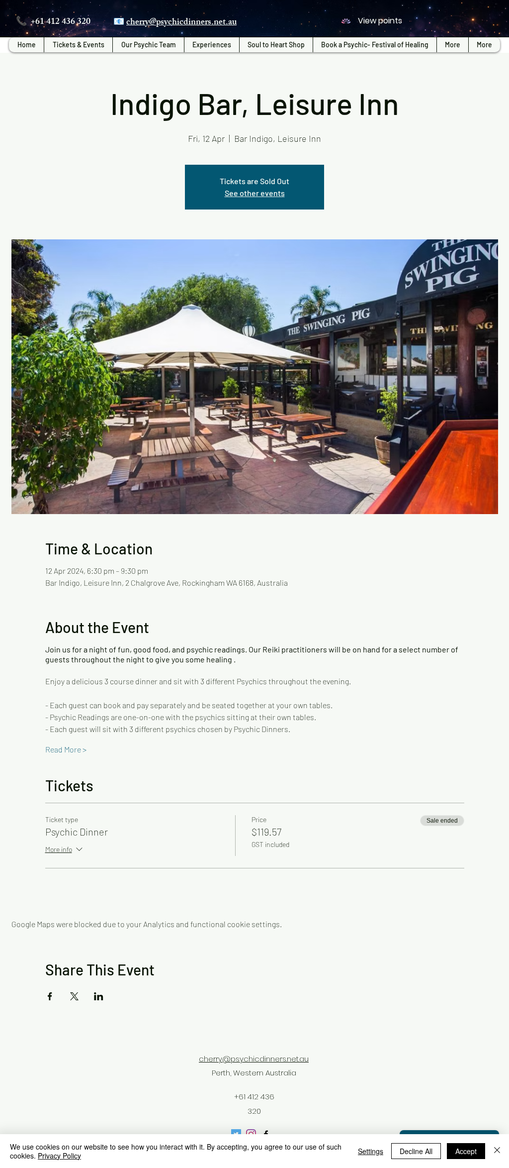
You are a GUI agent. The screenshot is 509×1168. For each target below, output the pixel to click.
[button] (211, 44)
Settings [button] (370, 1151)
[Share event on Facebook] (50, 996)
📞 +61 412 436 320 (53, 22)
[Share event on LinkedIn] (98, 996)
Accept (466, 1151)
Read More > (65, 749)
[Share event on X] (74, 996)
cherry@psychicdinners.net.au (181, 23)
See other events (255, 193)
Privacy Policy (59, 1156)
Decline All (416, 1151)
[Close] (497, 1151)
